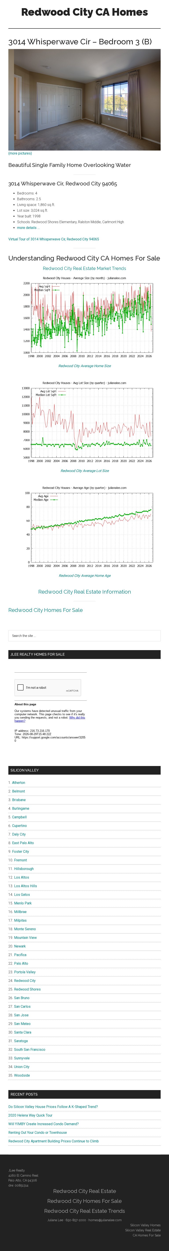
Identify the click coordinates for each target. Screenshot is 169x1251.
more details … (28, 228)
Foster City (20, 851)
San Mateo (22, 1024)
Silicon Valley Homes (145, 1225)
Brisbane (19, 800)
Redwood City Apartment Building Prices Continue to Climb (53, 1141)
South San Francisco (29, 1049)
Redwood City (25, 981)
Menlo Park (23, 903)
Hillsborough (24, 869)
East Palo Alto (23, 843)
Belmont (18, 791)
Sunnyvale (22, 1058)
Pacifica (20, 955)
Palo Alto (21, 963)
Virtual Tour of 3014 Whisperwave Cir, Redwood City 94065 (53, 239)
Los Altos (21, 877)
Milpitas (20, 920)
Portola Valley (25, 972)
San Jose (21, 1015)
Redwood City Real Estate (84, 1191)
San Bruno (21, 998)
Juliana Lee (55, 1220)
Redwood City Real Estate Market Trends (84, 268)
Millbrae (20, 912)
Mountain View (25, 938)
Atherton (18, 783)
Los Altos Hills (25, 886)
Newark (20, 946)
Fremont (20, 860)
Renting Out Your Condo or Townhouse (37, 1132)
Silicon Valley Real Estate (143, 1230)
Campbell (19, 817)
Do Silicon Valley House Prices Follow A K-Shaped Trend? (53, 1107)
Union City (21, 1067)
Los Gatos (22, 894)
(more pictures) (20, 153)
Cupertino (19, 826)
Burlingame (20, 808)
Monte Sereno (25, 929)
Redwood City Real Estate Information (84, 592)
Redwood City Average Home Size (84, 366)
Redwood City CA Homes (84, 12)
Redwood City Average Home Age (84, 576)
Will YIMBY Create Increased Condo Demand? (43, 1124)
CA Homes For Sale (147, 1235)
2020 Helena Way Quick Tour (30, 1115)
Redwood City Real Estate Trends (84, 1211)
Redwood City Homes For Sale (45, 610)
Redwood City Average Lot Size (85, 471)
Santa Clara (22, 1032)
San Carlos (22, 1006)
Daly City (19, 834)
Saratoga (21, 1041)
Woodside (22, 1075)
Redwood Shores (27, 989)
